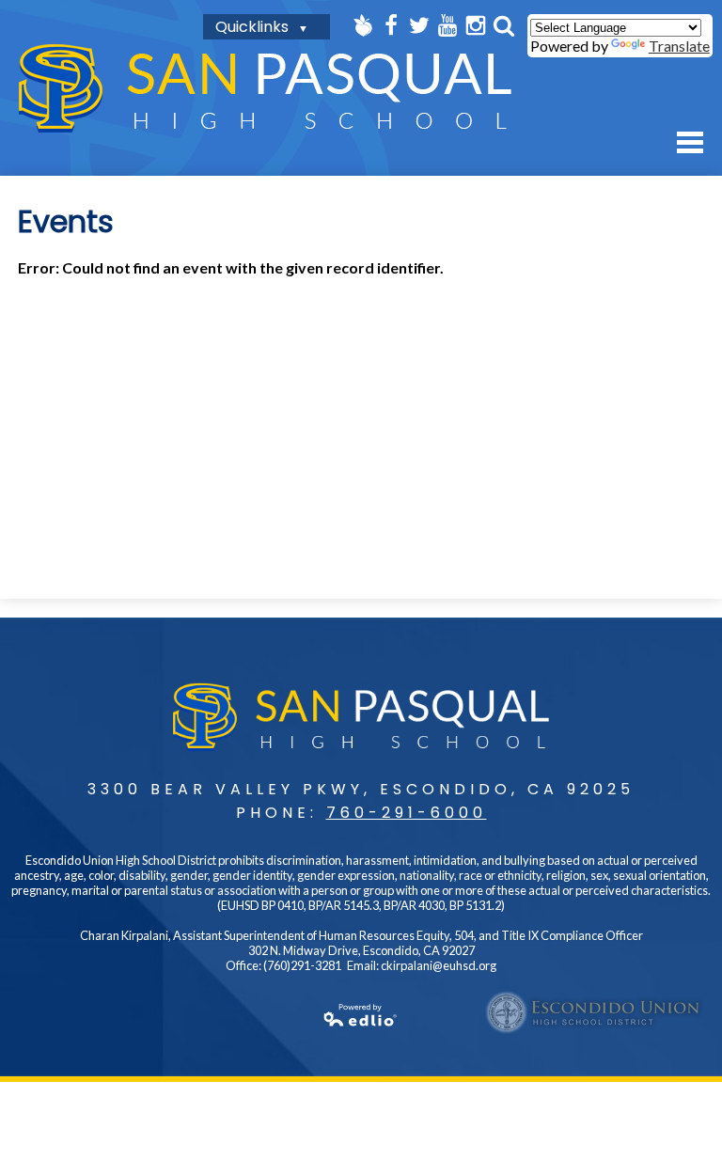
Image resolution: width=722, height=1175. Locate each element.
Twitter (419, 25)
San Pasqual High (265, 88)
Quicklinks (252, 27)
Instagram (475, 25)
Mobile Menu (690, 142)
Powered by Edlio (361, 1015)
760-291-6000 (406, 812)
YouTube (447, 25)
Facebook (391, 25)
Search (504, 25)
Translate (679, 46)
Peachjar (363, 25)
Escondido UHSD (594, 1012)
